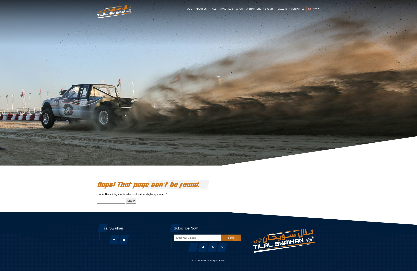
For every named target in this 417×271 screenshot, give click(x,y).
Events (269, 9)
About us (201, 9)
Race (213, 9)
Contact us (297, 9)
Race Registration (231, 9)
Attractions (253, 9)
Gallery (282, 9)
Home (189, 9)
